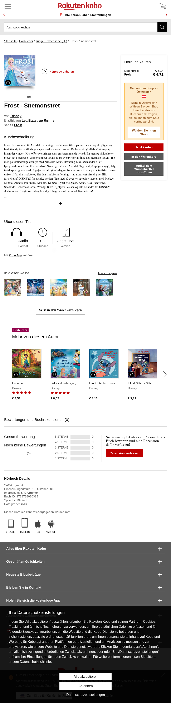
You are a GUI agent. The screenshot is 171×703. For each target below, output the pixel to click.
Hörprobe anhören (61, 71)
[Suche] (162, 27)
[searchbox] (85, 27)
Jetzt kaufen (144, 147)
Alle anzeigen (107, 273)
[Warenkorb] (162, 6)
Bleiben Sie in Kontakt (23, 587)
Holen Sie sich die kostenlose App (33, 600)
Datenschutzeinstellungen (85, 695)
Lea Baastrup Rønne (38, 120)
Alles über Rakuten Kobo (26, 548)
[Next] (166, 15)
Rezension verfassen (125, 453)
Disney (15, 116)
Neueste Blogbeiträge (23, 574)
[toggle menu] (8, 6)
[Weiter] (165, 374)
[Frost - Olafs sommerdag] (58, 294)
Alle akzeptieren (86, 676)
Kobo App (15, 255)
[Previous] (4, 15)
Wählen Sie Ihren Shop (144, 132)
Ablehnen (85, 686)
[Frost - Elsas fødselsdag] (12, 294)
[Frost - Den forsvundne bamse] (35, 294)
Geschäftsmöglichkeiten (25, 561)
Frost (18, 125)
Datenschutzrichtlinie (35, 661)
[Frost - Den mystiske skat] (104, 294)
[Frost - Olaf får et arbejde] (81, 294)
